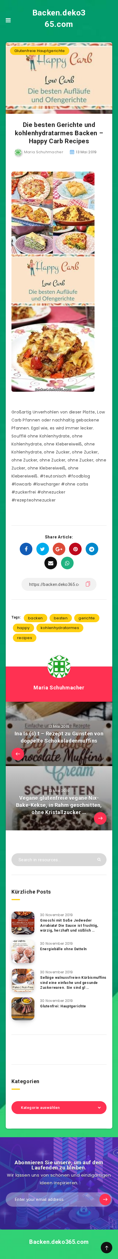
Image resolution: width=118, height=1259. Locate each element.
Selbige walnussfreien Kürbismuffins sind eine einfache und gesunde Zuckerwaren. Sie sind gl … (73, 983)
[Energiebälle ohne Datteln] (22, 951)
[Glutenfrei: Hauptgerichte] (22, 1008)
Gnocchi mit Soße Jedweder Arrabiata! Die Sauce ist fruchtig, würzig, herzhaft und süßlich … (69, 925)
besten (61, 618)
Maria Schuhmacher (59, 688)
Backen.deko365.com (59, 18)
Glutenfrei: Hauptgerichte (63, 1006)
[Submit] (99, 859)
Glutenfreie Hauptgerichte (39, 50)
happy (23, 628)
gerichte (86, 618)
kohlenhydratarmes (60, 628)
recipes (24, 638)
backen (35, 618)
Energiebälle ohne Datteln (63, 949)
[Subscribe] (105, 1199)
